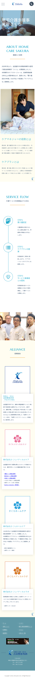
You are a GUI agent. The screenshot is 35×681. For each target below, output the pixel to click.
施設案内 (5, 633)
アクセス (21, 630)
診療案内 (5, 630)
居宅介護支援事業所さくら (25, 626)
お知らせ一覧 (22, 633)
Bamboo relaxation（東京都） (11, 485)
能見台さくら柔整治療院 (10, 476)
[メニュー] (3, 3)
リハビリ (21, 623)
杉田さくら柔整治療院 (9, 478)
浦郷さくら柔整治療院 (9, 474)
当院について (6, 626)
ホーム (4, 623)
